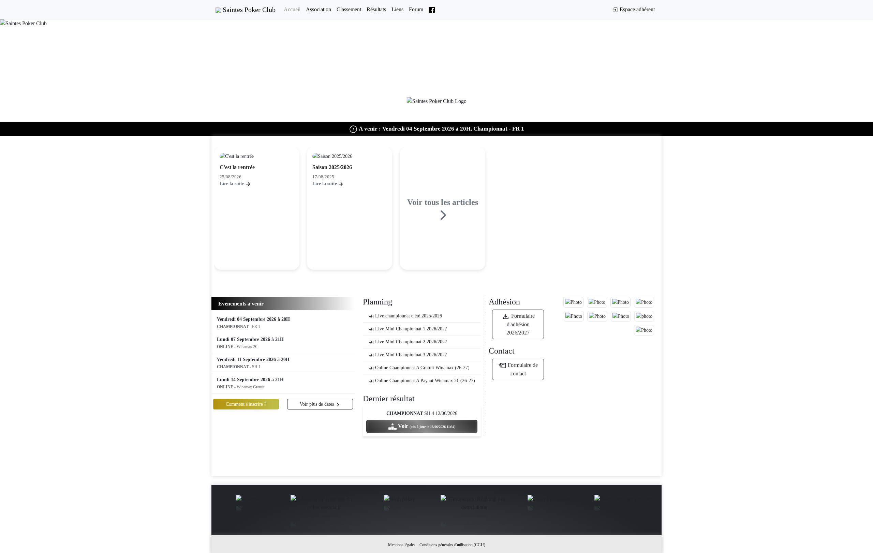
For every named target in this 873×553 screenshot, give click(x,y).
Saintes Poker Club (248, 9)
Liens (397, 9)
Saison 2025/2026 (332, 167)
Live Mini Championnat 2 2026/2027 (410, 341)
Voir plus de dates (317, 404)
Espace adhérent (636, 9)
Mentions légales (401, 544)
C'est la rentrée (237, 167)
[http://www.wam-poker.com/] (399, 500)
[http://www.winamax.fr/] (249, 500)
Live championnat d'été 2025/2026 (408, 315)
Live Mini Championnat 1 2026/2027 (410, 328)
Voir (426, 426)
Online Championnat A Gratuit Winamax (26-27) (422, 367)
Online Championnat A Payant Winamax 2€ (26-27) (424, 380)
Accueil (292, 9)
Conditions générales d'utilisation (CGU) (452, 544)
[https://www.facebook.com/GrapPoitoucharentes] (474, 504)
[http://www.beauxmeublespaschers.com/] (624, 500)
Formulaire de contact (522, 369)
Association (318, 9)
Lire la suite (233, 183)
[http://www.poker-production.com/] (549, 500)
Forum (416, 9)
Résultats (376, 9)
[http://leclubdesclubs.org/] (324, 504)
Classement (349, 9)
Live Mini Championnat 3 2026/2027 (410, 354)
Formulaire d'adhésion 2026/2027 (520, 324)
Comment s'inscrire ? (246, 404)
